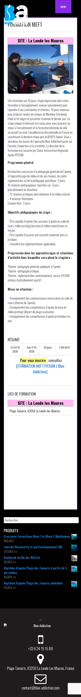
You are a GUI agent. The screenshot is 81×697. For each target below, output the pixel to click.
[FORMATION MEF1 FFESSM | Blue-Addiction (41, 368)
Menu (63, 7)
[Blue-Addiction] (16, 25)
